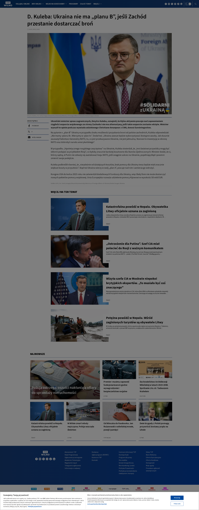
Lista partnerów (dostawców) (97, 504)
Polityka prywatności (35, 506)
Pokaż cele (177, 504)
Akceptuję (177, 498)
